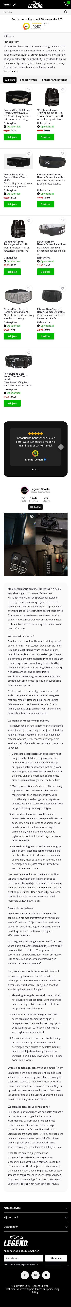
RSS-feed (55, 1285)
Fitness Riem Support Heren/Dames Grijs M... (16, 310)
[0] (66, 4)
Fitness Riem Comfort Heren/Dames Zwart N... (51, 176)
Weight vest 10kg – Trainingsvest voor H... (16, 243)
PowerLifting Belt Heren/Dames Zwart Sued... (15, 376)
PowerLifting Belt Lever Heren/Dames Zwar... (17, 111)
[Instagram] (35, 1275)
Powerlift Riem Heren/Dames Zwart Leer (51, 243)
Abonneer (56, 1258)
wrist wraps (18, 887)
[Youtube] (46, 1275)
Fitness (10, 36)
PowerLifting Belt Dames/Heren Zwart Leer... (15, 177)
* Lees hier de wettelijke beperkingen (21, 1264)
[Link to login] (14, 4)
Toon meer (10, 71)
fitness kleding (31, 891)
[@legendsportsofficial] (24, 490)
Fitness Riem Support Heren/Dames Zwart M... (51, 310)
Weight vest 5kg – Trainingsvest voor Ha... (50, 111)
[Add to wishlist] (28, 89)
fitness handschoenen (40, 887)
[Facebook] (25, 1275)
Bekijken (12, 137)
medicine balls (52, 780)
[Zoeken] (66, 12)
